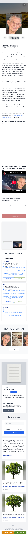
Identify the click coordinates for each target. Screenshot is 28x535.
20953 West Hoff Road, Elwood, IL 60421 (14, 312)
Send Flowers (19, 318)
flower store (12, 207)
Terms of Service (18, 529)
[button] (14, 470)
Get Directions (8, 278)
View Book (6, 391)
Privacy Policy (10, 529)
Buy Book (14, 391)
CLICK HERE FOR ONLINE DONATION (12, 111)
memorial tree (17, 205)
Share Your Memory (8, 410)
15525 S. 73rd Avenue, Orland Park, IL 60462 (15, 267)
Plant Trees (20, 278)
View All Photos (14, 349)
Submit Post (14, 432)
